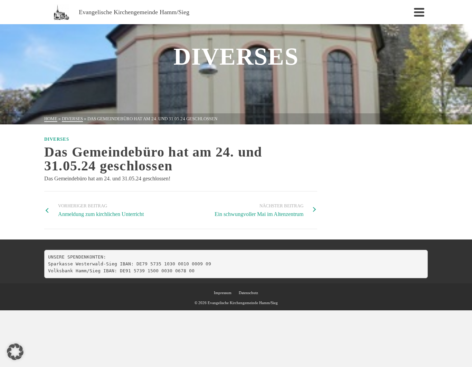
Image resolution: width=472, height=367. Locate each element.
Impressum (223, 293)
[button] (15, 352)
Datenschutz (248, 293)
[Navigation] (419, 12)
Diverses (56, 139)
